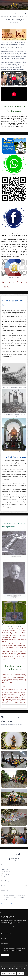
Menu (26, 1)
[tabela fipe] (14, 926)
